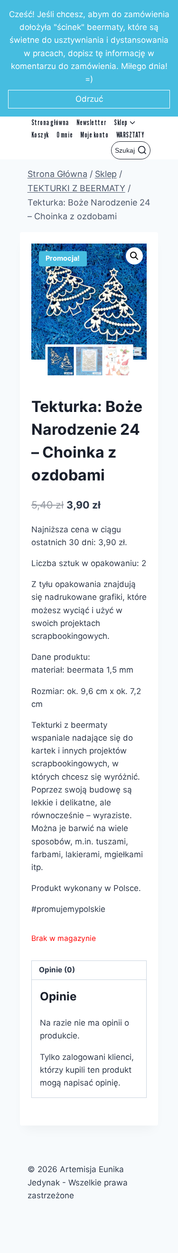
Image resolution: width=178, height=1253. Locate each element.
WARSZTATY (130, 134)
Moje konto (94, 134)
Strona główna (50, 122)
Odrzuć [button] (89, 99)
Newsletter (91, 122)
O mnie (64, 134)
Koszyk (40, 134)
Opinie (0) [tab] (57, 969)
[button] (134, 255)
